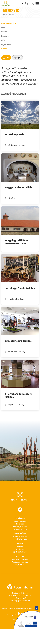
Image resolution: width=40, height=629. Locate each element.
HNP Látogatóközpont (20, 559)
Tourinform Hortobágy (20, 562)
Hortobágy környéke (20, 529)
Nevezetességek (20, 521)
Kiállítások (20, 524)
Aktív (3, 40)
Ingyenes (4, 49)
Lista (7, 58)
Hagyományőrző (6, 44)
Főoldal (5, 15)
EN (22, 3)
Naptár (18, 58)
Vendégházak (20, 549)
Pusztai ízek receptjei (20, 539)
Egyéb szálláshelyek (20, 552)
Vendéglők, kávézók (20, 537)
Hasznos (20, 556)
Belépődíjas (5, 36)
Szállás (20, 543)
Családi (3, 27)
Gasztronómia (20, 533)
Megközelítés (20, 565)
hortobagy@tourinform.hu (20, 601)
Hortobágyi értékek (20, 526)
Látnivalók (20, 518)
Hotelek (20, 547)
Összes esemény (8, 23)
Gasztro (4, 32)
